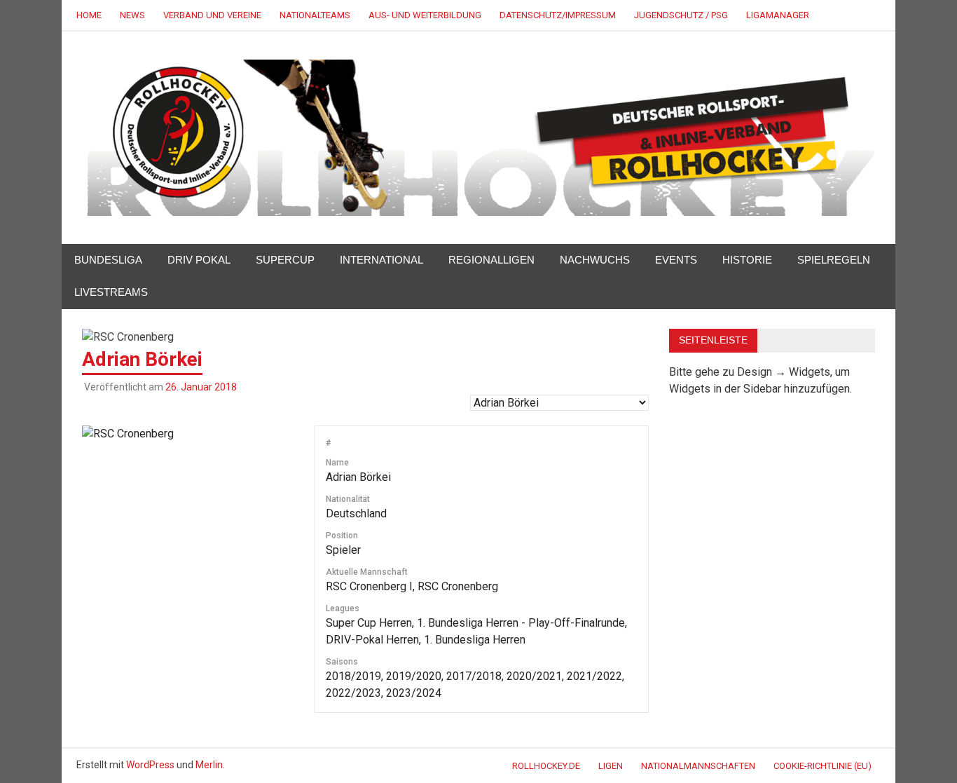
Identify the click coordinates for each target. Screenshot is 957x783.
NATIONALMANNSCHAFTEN (698, 766)
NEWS (132, 15)
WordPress (150, 764)
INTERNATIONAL (381, 260)
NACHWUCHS (595, 260)
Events (676, 260)
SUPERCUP (285, 260)
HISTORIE (747, 260)
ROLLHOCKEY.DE (546, 766)
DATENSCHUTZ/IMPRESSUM (558, 15)
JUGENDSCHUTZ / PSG (681, 15)
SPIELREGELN (833, 260)
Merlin (209, 764)
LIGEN (610, 766)
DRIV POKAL (198, 260)
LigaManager (777, 15)
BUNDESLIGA (108, 260)
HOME (89, 15)
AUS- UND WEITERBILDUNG (425, 15)
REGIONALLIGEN (491, 260)
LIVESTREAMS (111, 292)
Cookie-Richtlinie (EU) (822, 766)
